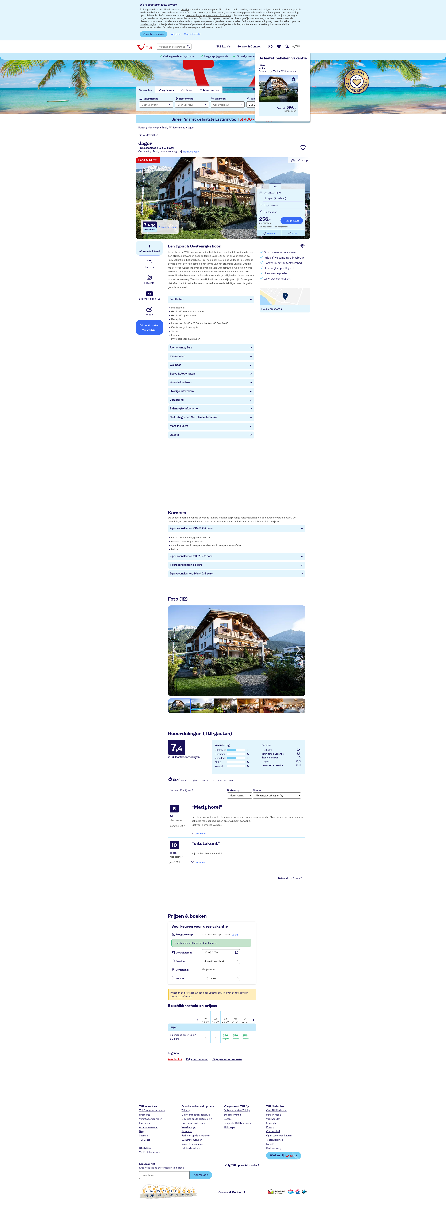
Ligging (174, 434)
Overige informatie (182, 391)
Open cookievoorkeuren (279, 1135)
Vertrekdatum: (184, 953)
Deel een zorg (273, 1148)
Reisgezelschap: (184, 934)
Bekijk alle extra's (190, 1148)
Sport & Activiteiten (182, 373)
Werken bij (277, 1155)
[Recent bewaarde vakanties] (279, 46)
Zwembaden (177, 356)
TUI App (186, 1110)
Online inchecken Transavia (196, 1114)
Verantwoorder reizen (150, 1118)
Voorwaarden (273, 1118)
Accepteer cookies (153, 34)
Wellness (175, 365)
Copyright (271, 1122)
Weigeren (175, 33)
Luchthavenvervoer (192, 1139)
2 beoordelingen (167, 226)
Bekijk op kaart (191, 151)
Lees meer (200, 833)
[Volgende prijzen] (253, 1018)
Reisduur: (181, 961)
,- (265, 220)
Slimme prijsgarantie (275, 56)
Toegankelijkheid (274, 1139)
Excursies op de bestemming (197, 1118)
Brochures (144, 1114)
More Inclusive (179, 426)
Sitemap (143, 1135)
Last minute (145, 1122)
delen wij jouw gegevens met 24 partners (208, 15)
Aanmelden (201, 1175)
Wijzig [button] (235, 934)
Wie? (253, 99)
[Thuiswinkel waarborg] (277, 1191)
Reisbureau (145, 1147)
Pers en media (273, 1114)
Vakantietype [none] (151, 99)
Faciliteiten (176, 299)
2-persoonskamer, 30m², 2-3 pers (191, 573)
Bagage (228, 1118)
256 (225, 1037)
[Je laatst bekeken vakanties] (270, 46)
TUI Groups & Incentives (152, 1110)
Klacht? (270, 1143)
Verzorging (177, 399)
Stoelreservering (232, 1114)
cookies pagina (148, 24)
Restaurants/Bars (181, 347)
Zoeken (294, 104)
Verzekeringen (189, 1127)
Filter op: (258, 790)
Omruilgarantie (246, 56)
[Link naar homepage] (144, 46)
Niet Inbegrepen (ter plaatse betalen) (193, 417)
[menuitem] (296, 46)
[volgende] (298, 650)
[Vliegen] (263, 186)
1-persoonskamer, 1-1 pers (186, 564)
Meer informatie (192, 33)
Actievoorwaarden (148, 1127)
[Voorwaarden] (297, 1191)
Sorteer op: (233, 790)
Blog (141, 1131)
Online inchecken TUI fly (237, 1110)
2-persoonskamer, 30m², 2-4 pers (191, 528)
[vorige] (175, 650)
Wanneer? (220, 99)
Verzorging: (182, 970)
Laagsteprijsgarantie (216, 56)
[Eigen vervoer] (275, 186)
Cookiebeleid (273, 1131)
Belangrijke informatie (184, 408)
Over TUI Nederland (276, 1110)
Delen (295, 233)
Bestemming (186, 99)
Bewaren (271, 233)
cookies (185, 9)
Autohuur (187, 1131)
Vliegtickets (166, 90)
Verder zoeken (150, 134)
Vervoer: (180, 978)
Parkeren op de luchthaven (196, 1135)
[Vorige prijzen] (198, 1018)
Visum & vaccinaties (192, 1143)
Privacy (270, 1127)
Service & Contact (230, 1192)
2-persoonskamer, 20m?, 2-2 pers (183, 1036)
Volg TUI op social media (241, 1165)
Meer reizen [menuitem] (211, 90)
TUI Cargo (229, 1127)
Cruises (186, 90)
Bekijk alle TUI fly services (237, 1122)
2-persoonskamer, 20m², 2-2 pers (191, 556)
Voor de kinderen (180, 382)
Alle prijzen (292, 220)
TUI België (144, 1139)
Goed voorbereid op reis (194, 1122)
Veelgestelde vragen (149, 1151)
